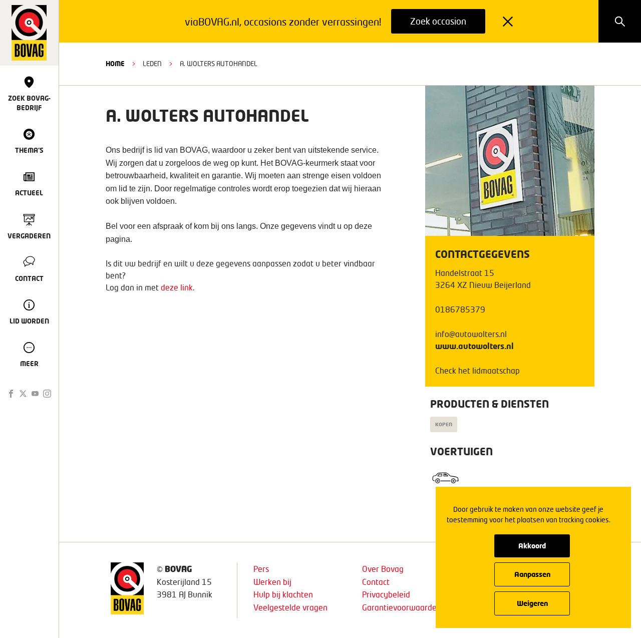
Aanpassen (532, 574)
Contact (376, 581)
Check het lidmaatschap (477, 370)
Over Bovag (383, 568)
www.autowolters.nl (474, 346)
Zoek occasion (438, 21)
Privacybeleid (386, 594)
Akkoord (532, 545)
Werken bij (272, 581)
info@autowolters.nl (471, 334)
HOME (115, 64)
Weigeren (532, 603)
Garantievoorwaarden (401, 607)
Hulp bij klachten (283, 594)
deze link (177, 287)
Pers (261, 568)
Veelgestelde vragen (290, 607)
